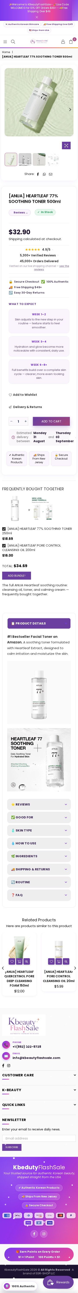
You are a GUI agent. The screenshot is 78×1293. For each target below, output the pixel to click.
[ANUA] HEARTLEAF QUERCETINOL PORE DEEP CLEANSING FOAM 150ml (19, 979)
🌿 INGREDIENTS (24, 856)
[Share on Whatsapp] (44, 174)
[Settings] (63, 41)
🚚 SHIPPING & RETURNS (30, 869)
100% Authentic (54, 282)
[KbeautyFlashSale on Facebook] (34, 1234)
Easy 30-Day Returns (26, 293)
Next (70, 110)
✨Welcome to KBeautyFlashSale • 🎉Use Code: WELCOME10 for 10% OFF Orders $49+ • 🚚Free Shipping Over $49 (39, 8)
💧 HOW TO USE (23, 843)
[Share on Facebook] (38, 174)
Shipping (15, 239)
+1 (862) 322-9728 (27, 1047)
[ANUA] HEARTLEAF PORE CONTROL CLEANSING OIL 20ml (59, 976)
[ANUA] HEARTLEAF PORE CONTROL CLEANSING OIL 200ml (31, 547)
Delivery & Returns (27, 407)
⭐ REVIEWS (20, 804)
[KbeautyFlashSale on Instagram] (43, 1234)
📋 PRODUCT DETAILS (28, 623)
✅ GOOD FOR (22, 817)
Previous (8, 110)
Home (6, 52)
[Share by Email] (50, 174)
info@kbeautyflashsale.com (36, 1058)
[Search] (13, 41)
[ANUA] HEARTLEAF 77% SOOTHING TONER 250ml (37, 530)
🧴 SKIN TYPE (21, 830)
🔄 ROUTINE (20, 882)
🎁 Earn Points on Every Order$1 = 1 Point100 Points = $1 (39, 1254)
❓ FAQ (17, 895)
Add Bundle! (16, 576)
